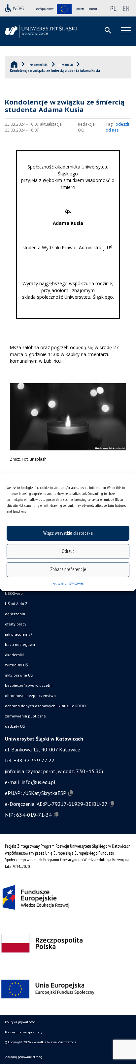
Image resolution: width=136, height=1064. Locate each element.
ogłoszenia (15, 613)
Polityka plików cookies (68, 583)
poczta (80, 9)
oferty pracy (15, 624)
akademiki (14, 654)
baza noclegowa (20, 644)
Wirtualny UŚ (16, 664)
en (126, 8)
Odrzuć (68, 551)
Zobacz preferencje (68, 569)
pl (113, 8)
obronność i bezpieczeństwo (30, 695)
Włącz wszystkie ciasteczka (68, 533)
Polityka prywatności (20, 1022)
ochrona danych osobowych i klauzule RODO (45, 705)
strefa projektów (44, 9)
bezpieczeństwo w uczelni (28, 685)
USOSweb (14, 593)
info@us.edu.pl (38, 782)
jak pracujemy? (18, 634)
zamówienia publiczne (25, 716)
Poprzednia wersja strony (23, 1032)
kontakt (93, 9)
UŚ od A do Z (16, 603)
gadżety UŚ (15, 726)
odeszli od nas (117, 127)
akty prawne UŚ (19, 675)
